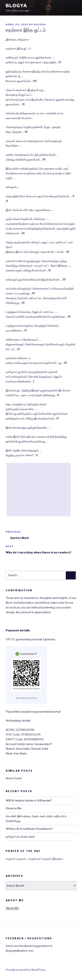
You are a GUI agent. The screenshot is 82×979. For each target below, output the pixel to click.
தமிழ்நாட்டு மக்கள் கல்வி (20, 836)
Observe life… (14, 808)
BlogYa (16, 5)
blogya (40, 24)
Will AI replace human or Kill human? (29, 800)
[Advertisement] (38, 489)
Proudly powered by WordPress (26, 969)
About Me (12, 908)
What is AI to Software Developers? (29, 829)
